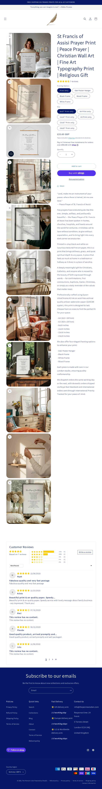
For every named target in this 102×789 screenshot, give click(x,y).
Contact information (89, 783)
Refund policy (34, 741)
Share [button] (62, 186)
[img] (23, 573)
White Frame (65, 102)
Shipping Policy (12, 718)
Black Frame (65, 96)
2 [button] (49, 659)
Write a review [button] (85, 552)
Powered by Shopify (40, 781)
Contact (32, 729)
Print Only (64, 90)
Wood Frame (82, 96)
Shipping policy (91, 781)
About (31, 724)
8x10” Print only (66, 111)
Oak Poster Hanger (83, 90)
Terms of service (78, 781)
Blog (30, 718)
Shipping (71, 138)
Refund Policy (11, 713)
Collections (33, 713)
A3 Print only (86, 117)
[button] (5, 19)
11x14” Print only (67, 117)
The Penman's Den (28, 781)
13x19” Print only (67, 128)
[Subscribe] (70, 690)
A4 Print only (85, 111)
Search (31, 707)
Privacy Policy (11, 707)
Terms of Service (12, 724)
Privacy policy (65, 781)
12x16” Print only (67, 122)
